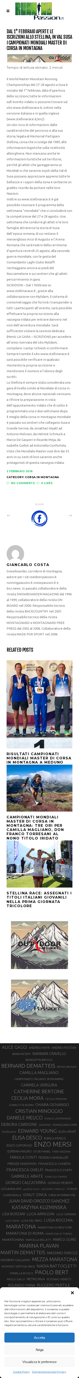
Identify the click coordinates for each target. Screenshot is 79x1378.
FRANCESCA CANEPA (54, 1163)
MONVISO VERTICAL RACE (18, 1266)
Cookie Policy (21, 1371)
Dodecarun (9, 1131)
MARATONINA (13, 1239)
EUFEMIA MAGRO (19, 1151)
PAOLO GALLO (16, 1279)
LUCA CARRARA (66, 1214)
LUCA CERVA (12, 1220)
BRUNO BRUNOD (67, 1066)
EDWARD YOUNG (37, 1131)
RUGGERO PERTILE (53, 1285)
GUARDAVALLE (12, 1195)
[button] (72, 1293)
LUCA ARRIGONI (41, 1214)
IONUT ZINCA (35, 1195)
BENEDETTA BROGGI (38, 1060)
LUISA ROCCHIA (58, 1220)
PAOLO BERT (51, 1272)
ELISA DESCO (27, 1137)
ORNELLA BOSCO (21, 1273)
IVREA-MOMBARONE (61, 1195)
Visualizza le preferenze (39, 1362)
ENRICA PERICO (55, 1138)
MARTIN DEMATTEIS (22, 1252)
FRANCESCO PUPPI (58, 1170)
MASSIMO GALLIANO (15, 1260)
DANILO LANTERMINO (57, 1118)
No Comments (23, 483)
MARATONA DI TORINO (58, 1233)
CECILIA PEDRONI (56, 1098)
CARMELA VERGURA (39, 1085)
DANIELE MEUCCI (25, 1117)
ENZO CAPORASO (19, 1145)
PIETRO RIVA (36, 1279)
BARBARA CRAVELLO (49, 1054)
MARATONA (21, 1226)
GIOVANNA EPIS (11, 1189)
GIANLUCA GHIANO (56, 1176)
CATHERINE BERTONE (39, 1091)
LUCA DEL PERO (31, 1220)
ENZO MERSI (53, 1144)
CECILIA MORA (27, 1098)
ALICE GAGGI (14, 1047)
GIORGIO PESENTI (60, 1183)
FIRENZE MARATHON (21, 1163)
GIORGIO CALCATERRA (25, 1182)
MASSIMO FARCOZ (62, 1253)
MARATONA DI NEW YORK (55, 1227)
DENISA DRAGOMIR (64, 1124)
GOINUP (71, 1188)
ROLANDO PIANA (21, 1285)
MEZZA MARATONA (54, 1259)
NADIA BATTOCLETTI (57, 1265)
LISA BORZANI (13, 1214)
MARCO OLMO (64, 1239)
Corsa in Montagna (42, 477)
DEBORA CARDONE (19, 1124)
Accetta (39, 1337)
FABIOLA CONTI (23, 1157)
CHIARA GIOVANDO (52, 1104)
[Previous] (18, 515)
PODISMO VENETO (59, 1279)
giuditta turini (31, 1189)
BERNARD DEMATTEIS (28, 1066)
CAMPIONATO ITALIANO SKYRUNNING (39, 1079)
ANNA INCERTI (21, 1054)
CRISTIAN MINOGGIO (39, 1111)
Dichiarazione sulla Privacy (49, 1371)
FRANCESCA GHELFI (24, 1169)
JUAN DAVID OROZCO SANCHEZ (39, 1201)
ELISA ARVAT (67, 1131)
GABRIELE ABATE (27, 1176)
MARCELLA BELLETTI (38, 1239)
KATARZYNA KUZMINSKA (39, 1207)
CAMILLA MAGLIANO (39, 1072)
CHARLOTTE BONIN (21, 1104)
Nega (39, 1350)
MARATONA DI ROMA (25, 1233)
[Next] (60, 515)
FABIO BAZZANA (61, 1151)
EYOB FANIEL (42, 1151)
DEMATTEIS (45, 1125)
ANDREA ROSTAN (64, 1047)
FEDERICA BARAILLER (53, 1157)
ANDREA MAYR (39, 1047)
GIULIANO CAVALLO (53, 1188)
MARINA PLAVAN (39, 1246)
